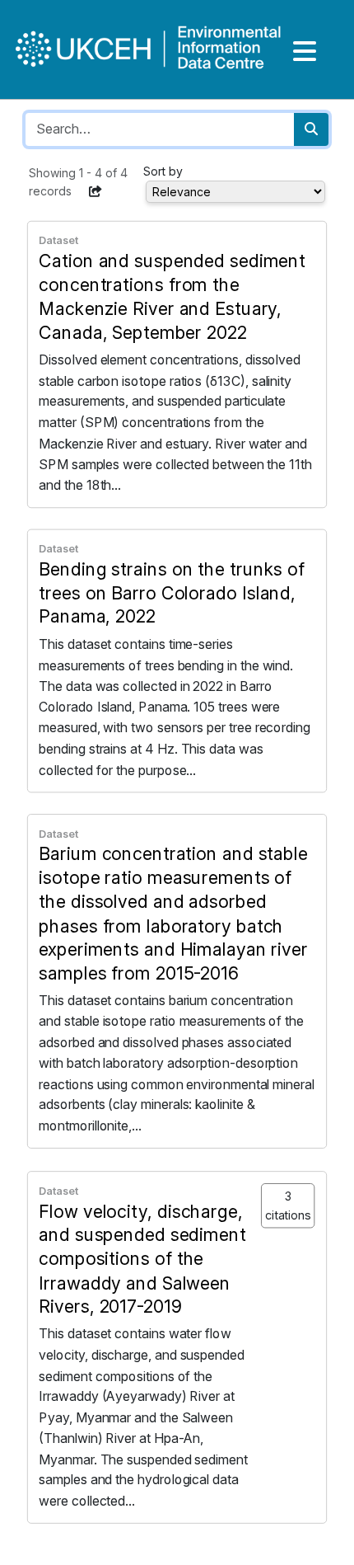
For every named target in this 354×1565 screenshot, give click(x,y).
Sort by (163, 171)
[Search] (311, 129)
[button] (95, 191)
